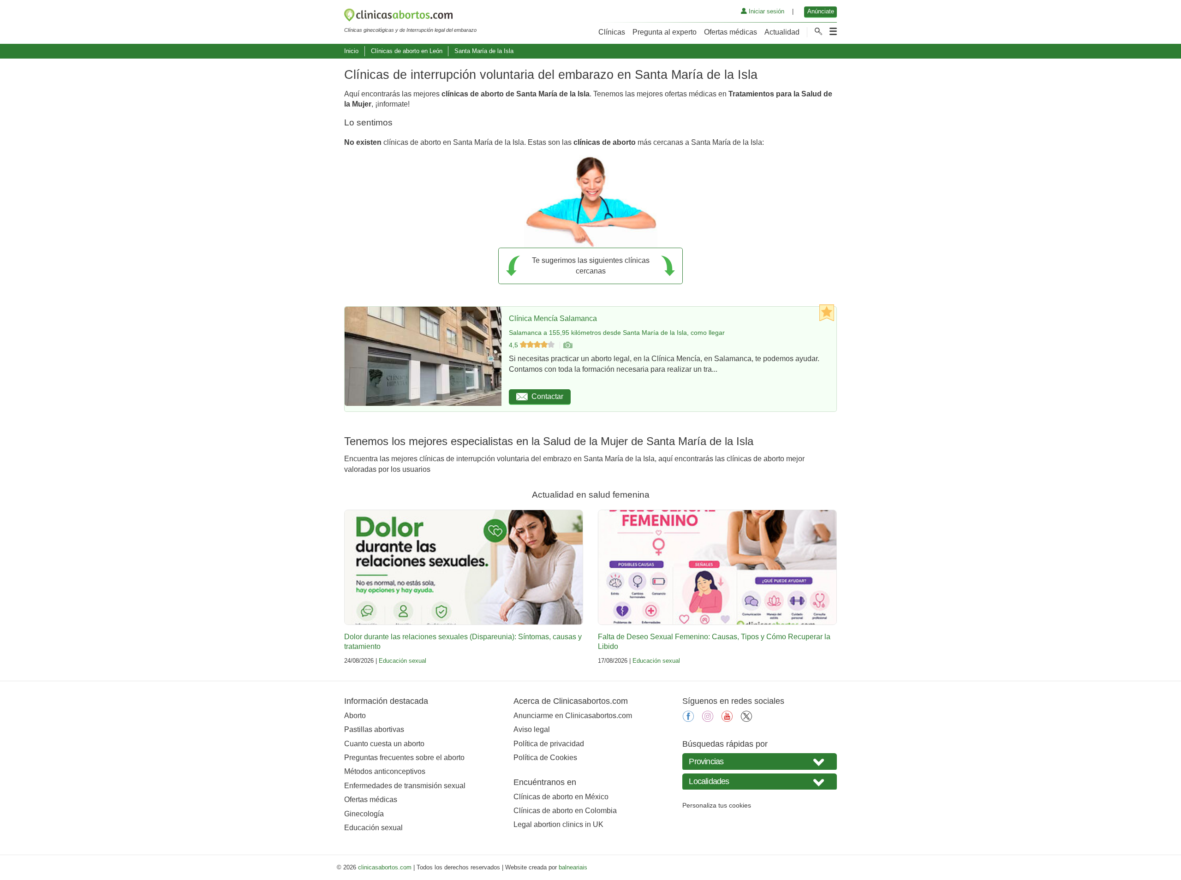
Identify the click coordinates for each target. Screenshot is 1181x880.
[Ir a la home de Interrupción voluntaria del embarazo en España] (410, 16)
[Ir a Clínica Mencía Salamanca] (567, 345)
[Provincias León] (759, 761)
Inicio (351, 51)
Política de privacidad (548, 744)
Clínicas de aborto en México (560, 797)
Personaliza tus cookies (716, 805)
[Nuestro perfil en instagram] (708, 719)
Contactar (547, 396)
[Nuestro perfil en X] (746, 719)
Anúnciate (820, 11)
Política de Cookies (545, 757)
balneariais (573, 867)
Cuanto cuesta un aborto (384, 744)
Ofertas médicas (730, 32)
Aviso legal (531, 729)
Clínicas (611, 32)
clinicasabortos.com (385, 867)
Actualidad (781, 32)
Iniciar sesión (765, 11)
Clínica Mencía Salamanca (553, 318)
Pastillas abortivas (374, 729)
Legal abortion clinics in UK (558, 824)
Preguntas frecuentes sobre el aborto (404, 757)
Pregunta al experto (664, 32)
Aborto (355, 715)
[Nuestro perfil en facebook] (688, 719)
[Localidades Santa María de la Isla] (759, 781)
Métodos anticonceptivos (384, 771)
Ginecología (364, 814)
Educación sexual (402, 660)
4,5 (514, 345)
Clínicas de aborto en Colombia (565, 811)
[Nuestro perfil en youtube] (727, 719)
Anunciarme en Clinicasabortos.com (572, 715)
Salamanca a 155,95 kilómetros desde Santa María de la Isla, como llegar (617, 332)
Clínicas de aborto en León (406, 51)
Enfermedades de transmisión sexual (404, 786)
